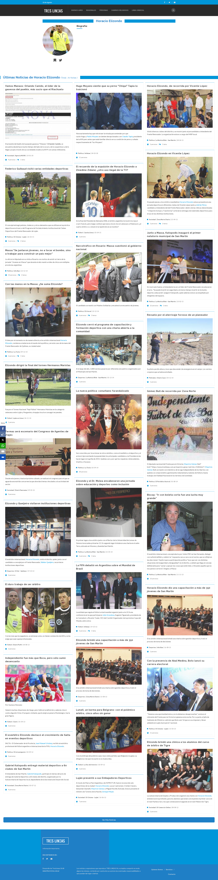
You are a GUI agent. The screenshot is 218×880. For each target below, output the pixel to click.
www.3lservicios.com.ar (51, 871)
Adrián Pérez (201, 205)
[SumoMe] (3, 457)
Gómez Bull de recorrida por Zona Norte (171, 391)
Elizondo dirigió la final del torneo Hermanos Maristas (38, 365)
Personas (103, 10)
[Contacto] (174, 2)
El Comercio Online (164, 807)
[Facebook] (165, 2)
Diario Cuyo (161, 378)
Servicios (169, 869)
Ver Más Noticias (109, 820)
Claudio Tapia (127, 136)
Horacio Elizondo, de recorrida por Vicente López (177, 86)
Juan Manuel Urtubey (44, 743)
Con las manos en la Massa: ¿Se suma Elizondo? (34, 284)
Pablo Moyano (92, 136)
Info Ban (17, 271)
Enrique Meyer (108, 791)
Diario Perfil (17, 645)
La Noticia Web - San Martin (166, 140)
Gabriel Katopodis (34, 774)
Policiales (152, 378)
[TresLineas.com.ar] (55, 10)
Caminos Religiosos (119, 10)
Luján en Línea (18, 418)
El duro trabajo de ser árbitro (23, 584)
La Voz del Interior (90, 765)
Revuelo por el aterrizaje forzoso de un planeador (177, 315)
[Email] (3, 451)
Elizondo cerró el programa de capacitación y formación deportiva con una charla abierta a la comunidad (105, 328)
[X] (3, 440)
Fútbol (80, 232)
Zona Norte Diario (163, 219)
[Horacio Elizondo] (58, 40)
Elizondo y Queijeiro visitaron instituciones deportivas (38, 503)
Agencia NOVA (20, 155)
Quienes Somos (157, 869)
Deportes (81, 377)
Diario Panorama (21, 490)
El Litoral (88, 311)
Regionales (91, 10)
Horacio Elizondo (186, 202)
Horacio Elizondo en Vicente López (168, 153)
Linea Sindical (138, 10)
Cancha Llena (88, 232)
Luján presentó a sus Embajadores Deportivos (104, 778)
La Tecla (17, 352)
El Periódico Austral (163, 481)
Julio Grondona (108, 615)
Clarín (15, 722)
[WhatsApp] (3, 446)
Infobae (87, 153)
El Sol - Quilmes (20, 571)
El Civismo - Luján (20, 237)
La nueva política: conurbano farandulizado (102, 391)
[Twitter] (170, 2)
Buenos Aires (77, 10)
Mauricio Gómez (190, 464)
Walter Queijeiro (47, 562)
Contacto (171, 874)
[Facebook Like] (3, 434)
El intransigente (19, 752)
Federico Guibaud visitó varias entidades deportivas (36, 168)
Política (80, 153)
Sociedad (10, 155)
